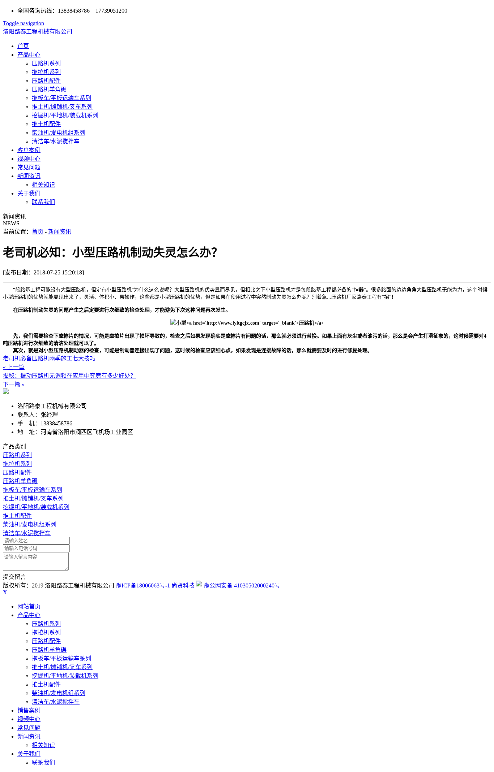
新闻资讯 (29, 176)
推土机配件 (46, 124)
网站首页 (29, 606)
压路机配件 (46, 81)
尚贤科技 (183, 585)
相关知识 (43, 185)
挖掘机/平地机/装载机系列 (65, 115)
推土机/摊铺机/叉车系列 (62, 107)
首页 (23, 46)
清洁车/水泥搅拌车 (56, 141)
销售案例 (29, 710)
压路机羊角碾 (49, 89)
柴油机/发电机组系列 (58, 133)
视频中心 (29, 159)
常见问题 (29, 167)
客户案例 (29, 150)
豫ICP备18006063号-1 (143, 585)
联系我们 (43, 202)
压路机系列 (46, 63)
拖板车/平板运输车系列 (61, 98)
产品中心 (29, 55)
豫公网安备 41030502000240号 (242, 585)
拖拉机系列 (46, 72)
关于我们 (29, 193)
